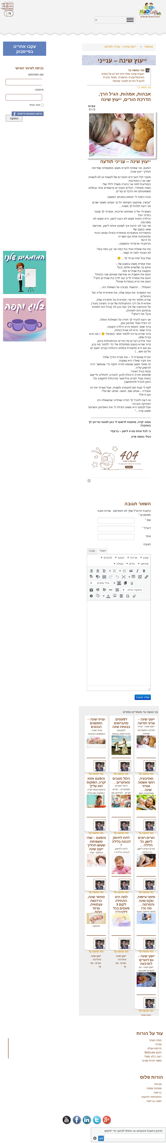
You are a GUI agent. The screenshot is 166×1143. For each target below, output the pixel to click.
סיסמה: (39, 89)
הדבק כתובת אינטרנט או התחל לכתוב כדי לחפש (133, 1131)
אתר (148, 536)
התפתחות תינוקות (152, 1097)
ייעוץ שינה (111, 99)
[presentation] (144, 557)
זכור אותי (34, 105)
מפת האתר (155, 1040)
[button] (144, 570)
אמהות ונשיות (154, 1088)
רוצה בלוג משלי (5, 6)
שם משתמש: (36, 74)
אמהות (128, 93)
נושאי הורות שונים (152, 1060)
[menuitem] (144, 557)
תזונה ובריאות (154, 1101)
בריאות (158, 1092)
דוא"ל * (146, 528)
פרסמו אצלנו (154, 1048)
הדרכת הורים (137, 99)
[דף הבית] (150, 10)
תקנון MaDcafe (153, 1052)
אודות (158, 1044)
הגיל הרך (109, 93)
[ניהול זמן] (121, 134)
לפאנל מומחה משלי (10, 6)
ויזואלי (103, 550)
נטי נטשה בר (136, 70)
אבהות (144, 93)
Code (92, 550)
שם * (148, 520)
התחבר (14, 118)
